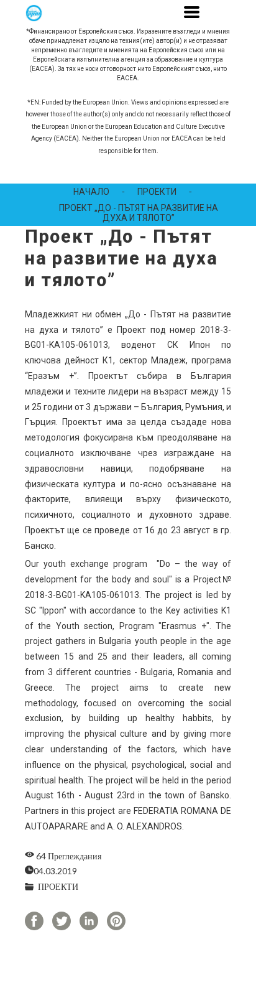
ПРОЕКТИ (156, 192)
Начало (91, 192)
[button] (191, 12)
